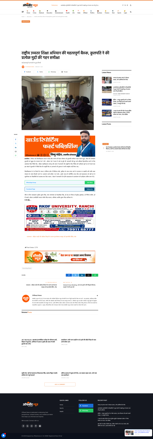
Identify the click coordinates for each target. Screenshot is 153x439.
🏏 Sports (119, 11)
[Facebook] (16, 139)
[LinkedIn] (16, 147)
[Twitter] (16, 143)
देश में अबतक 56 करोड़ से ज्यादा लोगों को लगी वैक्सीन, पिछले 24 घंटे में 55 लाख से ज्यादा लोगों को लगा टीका (118, 148)
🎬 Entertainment (59, 11)
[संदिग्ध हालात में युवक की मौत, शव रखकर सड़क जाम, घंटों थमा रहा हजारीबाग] (79, 360)
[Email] (16, 151)
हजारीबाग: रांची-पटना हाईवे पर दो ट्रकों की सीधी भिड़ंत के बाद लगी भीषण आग (78, 341)
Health (61, 411)
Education (25, 21)
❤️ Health (68, 11)
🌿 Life (73, 11)
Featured (105, 144)
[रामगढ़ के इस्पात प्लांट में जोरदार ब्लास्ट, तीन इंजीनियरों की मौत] (107, 80)
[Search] (130, 12)
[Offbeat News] (30, 5)
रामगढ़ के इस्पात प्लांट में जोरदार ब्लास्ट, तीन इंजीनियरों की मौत (121, 79)
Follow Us (90, 189)
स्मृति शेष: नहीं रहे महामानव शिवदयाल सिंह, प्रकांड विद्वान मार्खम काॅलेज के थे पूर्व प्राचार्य (39, 374)
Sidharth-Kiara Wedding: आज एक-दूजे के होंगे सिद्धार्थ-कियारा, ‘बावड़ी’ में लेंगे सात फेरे (79, 286)
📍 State (78, 11)
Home (61, 404)
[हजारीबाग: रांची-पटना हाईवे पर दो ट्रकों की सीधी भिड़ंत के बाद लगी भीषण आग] (79, 327)
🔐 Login (125, 11)
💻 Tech (113, 11)
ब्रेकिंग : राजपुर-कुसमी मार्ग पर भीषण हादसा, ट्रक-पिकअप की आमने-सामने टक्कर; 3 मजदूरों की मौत (122, 102)
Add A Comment (60, 384)
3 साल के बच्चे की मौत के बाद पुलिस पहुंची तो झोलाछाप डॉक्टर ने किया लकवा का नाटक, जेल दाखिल (122, 113)
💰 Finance (107, 11)
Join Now (90, 182)
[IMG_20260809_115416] (60, 262)
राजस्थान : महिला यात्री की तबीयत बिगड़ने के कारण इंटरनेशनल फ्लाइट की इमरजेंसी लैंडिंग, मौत (51, 236)
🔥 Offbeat (85, 11)
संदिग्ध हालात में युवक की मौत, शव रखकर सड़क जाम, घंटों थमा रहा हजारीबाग (79, 374)
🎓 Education (49, 11)
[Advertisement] (76, 36)
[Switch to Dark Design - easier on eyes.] (130, 5)
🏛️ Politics (92, 11)
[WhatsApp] (16, 155)
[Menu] (23, 11)
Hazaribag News (26, 268)
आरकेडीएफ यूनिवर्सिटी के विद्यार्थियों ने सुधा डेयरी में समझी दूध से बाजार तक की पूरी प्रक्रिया (81, 5)
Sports (61, 408)
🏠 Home (28, 11)
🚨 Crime (34, 11)
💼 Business (99, 11)
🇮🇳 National (41, 11)
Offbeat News (30, 66)
